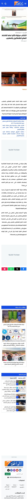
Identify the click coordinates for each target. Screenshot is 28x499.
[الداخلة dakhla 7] (14, 463)
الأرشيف (21, 487)
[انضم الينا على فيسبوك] (11, 470)
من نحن (7, 489)
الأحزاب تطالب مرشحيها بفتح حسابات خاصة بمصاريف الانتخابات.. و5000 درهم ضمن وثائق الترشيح (13, 127)
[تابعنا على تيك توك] (8, 470)
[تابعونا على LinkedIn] (20, 470)
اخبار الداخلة (18, 32)
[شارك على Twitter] (17, 269)
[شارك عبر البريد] (4, 269)
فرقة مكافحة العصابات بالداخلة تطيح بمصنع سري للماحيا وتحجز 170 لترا (13, 122)
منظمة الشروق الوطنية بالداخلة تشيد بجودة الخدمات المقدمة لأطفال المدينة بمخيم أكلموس (13, 134)
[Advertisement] (14, 57)
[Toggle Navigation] (25, 3)
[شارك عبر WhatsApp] (10, 269)
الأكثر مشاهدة (21, 378)
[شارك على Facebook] (23, 269)
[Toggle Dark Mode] (5, 3)
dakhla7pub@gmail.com (15, 477)
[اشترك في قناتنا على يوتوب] (17, 470)
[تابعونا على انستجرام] (14, 470)
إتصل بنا (21, 485)
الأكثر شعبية (13, 378)
